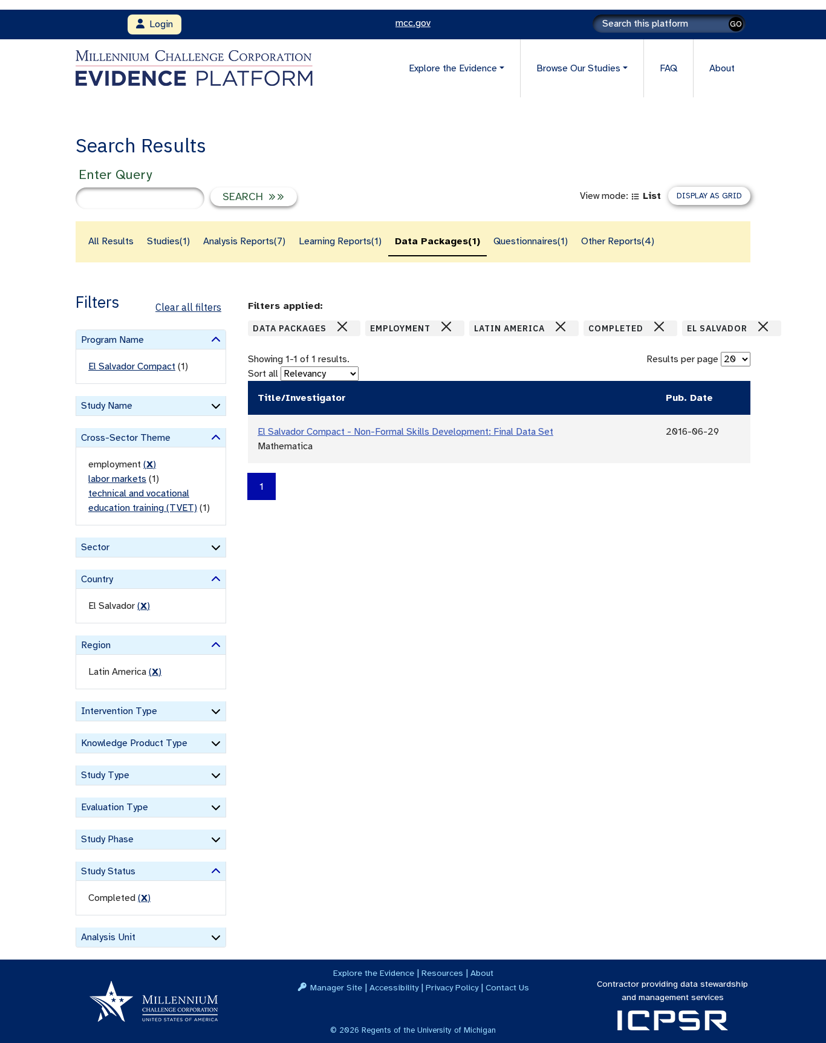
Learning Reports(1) (340, 241)
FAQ (668, 68)
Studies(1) (168, 241)
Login (159, 24)
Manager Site (336, 987)
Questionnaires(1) (530, 241)
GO (736, 24)
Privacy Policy (452, 987)
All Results (111, 241)
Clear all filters (188, 307)
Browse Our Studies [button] (578, 68)
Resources (442, 972)
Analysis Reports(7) (244, 241)
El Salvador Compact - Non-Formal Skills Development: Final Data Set (405, 432)
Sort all (263, 374)
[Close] (342, 326)
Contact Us (507, 987)
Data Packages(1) (437, 241)
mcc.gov (413, 23)
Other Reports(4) (617, 241)
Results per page (682, 359)
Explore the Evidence (373, 972)
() (149, 464)
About (722, 68)
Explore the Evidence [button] (453, 68)
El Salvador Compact (131, 366)
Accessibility (393, 987)
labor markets (117, 479)
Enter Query (115, 174)
